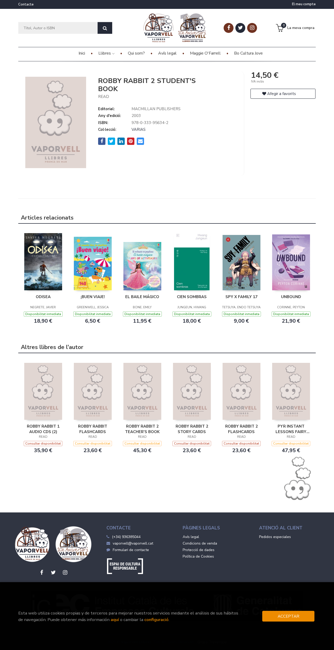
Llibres (105, 53)
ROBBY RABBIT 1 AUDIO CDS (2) (43, 429)
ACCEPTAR (288, 616)
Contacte (26, 4)
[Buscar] (105, 28)
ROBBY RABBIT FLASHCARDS (92, 429)
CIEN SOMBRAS (192, 296)
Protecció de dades (198, 549)
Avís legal (191, 536)
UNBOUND (291, 296)
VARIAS (139, 129)
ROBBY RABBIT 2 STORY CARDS (192, 429)
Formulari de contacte (131, 549)
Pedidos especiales (275, 536)
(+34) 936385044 (126, 536)
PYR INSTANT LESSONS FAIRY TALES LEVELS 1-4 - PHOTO (291, 429)
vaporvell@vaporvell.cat (133, 543)
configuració (156, 620)
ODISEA (43, 296)
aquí (115, 620)
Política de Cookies (198, 556)
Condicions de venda (200, 543)
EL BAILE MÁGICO (142, 296)
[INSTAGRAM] (252, 28)
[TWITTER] (240, 28)
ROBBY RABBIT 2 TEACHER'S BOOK (142, 429)
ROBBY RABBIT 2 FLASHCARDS (241, 429)
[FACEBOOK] (229, 28)
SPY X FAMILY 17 (241, 296)
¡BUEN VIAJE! (93, 296)
